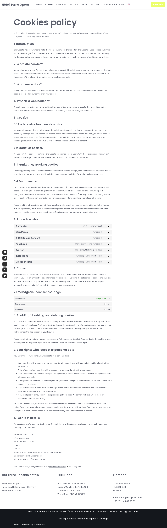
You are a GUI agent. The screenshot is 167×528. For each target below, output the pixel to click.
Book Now (158, 4)
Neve (16, 524)
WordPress (39, 524)
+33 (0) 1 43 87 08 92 (124, 501)
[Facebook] (4, 264)
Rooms (49, 4)
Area (84, 4)
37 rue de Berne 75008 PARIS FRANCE (121, 487)
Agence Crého (131, 511)
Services (61, 4)
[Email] (4, 252)
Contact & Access (113, 4)
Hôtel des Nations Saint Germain (19, 487)
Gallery (94, 4)
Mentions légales (87, 518)
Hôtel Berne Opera (11, 483)
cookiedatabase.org (57, 466)
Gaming (73, 4)
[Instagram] (4, 269)
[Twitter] (4, 275)
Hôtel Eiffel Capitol (11, 490)
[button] (131, 4)
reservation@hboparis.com (127, 497)
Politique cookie (67, 518)
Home (39, 4)
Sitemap (103, 518)
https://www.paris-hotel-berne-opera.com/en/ (45, 50)
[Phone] (4, 258)
